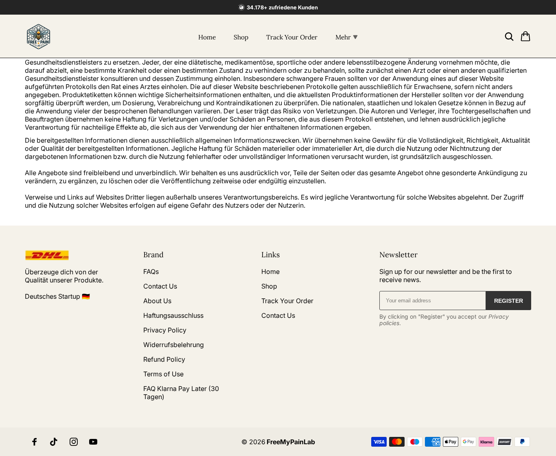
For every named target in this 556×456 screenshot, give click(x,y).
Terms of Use (163, 374)
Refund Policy (164, 359)
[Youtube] (93, 442)
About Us (157, 301)
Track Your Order (291, 37)
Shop (241, 37)
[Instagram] (74, 442)
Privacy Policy (164, 330)
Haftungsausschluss (173, 315)
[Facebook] (34, 442)
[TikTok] (54, 442)
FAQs (151, 271)
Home (207, 37)
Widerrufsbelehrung (173, 345)
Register (508, 300)
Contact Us (160, 286)
